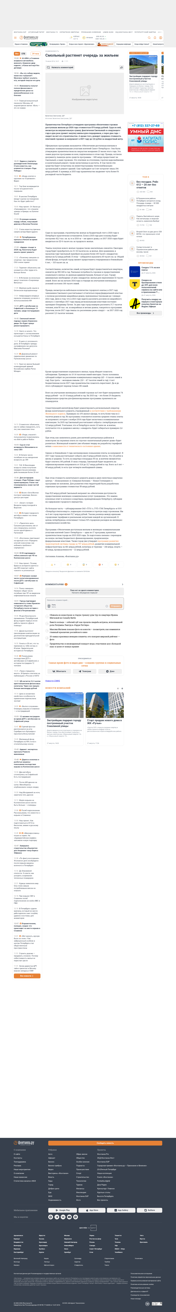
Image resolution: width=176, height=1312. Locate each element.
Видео (51, 1169)
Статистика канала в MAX (25, 1181)
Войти (54, 607)
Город (50, 1185)
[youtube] (69, 1217)
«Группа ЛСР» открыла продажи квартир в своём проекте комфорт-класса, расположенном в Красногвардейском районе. (104, 729)
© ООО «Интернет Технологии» (73, 1303)
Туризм (79, 1185)
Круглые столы (103, 1192)
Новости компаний (57, 688)
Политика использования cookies (142, 1284)
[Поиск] (149, 37)
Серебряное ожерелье (69, 32)
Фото (78, 1200)
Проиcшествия (82, 1169)
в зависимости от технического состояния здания (75, 446)
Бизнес (51, 1162)
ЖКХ (50, 1196)
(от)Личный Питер (36, 32)
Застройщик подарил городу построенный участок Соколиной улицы (64, 723)
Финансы (80, 1189)
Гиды (50, 1181)
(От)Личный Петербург (106, 1169)
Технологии (81, 1181)
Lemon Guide (108, 32)
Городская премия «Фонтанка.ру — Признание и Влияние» (122, 1166)
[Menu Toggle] (15, 37)
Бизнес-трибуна (55, 1166)
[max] (50, 1217)
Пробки (88, 38)
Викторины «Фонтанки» (58, 1173)
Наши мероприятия (22, 1169)
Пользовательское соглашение (141, 1273)
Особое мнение (82, 1162)
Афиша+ (51, 1158)
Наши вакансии (20, 1177)
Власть (51, 1177)
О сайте (17, 1154)
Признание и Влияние (91, 32)
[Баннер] (38, 44)
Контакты (18, 1158)
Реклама (17, 1166)
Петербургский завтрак (145, 32)
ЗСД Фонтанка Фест (124, 32)
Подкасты (80, 1166)
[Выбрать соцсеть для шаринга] (121, 67)
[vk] (63, 1217)
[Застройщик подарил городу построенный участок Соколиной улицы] (64, 705)
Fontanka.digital (103, 1181)
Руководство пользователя (140, 1295)
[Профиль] (161, 37)
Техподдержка (20, 1162)
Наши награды (136, 1299)
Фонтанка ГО (52, 32)
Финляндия (81, 1192)
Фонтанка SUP (20, 32)
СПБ (23, 54)
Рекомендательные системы (140, 1288)
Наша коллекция (104, 1173)
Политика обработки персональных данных (146, 1277)
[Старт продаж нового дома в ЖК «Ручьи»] (105, 705)
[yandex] (75, 1217)
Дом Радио (102, 1185)
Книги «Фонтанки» (105, 1177)
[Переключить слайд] (162, 64)
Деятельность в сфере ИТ (139, 1291)
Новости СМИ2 (52, 681)
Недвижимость (54, 1200)
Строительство (82, 1177)
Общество (80, 1158)
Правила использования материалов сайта (146, 1281)
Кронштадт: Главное (106, 1189)
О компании (19, 1173)
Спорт (78, 1173)
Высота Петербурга (105, 1196)
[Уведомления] (155, 37)
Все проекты (102, 1200)
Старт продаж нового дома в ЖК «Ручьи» (104, 722)
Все (17, 54)
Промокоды (145, 262)
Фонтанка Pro (103, 1154)
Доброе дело (53, 1189)
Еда (49, 1192)
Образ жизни (81, 1154)
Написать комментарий (62, 67)
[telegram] (56, 1217)
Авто (50, 1154)
